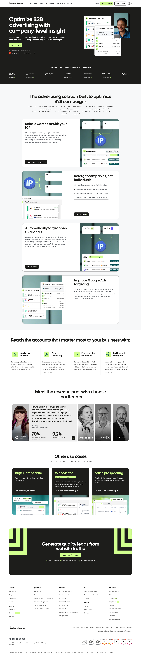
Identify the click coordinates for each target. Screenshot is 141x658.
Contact (86, 613)
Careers (14, 613)
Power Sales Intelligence (43, 598)
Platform (33, 3)
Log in (97, 3)
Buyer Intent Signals (41, 609)
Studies (86, 598)
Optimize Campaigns (41, 602)
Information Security (91, 595)
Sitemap (76, 627)
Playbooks (114, 602)
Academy (86, 606)
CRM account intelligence (68, 612)
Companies (12, 595)
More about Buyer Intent (25, 491)
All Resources (114, 591)
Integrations (63, 616)
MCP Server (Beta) (65, 591)
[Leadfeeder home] (17, 3)
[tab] (44, 422)
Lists (11, 602)
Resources (60, 3)
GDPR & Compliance (90, 591)
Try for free (106, 3)
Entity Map (84, 627)
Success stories (115, 609)
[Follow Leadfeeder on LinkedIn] (10, 639)
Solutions (42, 3)
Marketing (37, 591)
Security (109, 627)
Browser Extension (65, 602)
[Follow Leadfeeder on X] (20, 639)
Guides (111, 605)
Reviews (11, 616)
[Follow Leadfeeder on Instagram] (13, 639)
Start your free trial (35, 162)
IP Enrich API (64, 609)
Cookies (129, 627)
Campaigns (12, 598)
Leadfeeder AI (64, 595)
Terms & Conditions (97, 627)
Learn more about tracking (65, 491)
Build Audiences (40, 605)
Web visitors (13, 591)
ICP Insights (63, 598)
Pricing (69, 3)
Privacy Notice (119, 627)
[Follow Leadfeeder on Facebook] (17, 639)
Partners (112, 616)
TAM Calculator (114, 619)
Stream (113, 598)
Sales (36, 595)
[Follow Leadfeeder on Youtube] (23, 639)
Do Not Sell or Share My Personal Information (115, 631)
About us (12, 609)
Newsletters (113, 612)
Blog (110, 595)
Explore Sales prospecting (105, 491)
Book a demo (120, 3)
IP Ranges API (64, 605)
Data (51, 3)
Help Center (88, 609)
